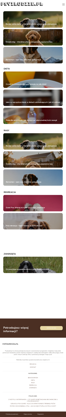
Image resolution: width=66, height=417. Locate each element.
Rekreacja (10, 192)
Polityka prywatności (12, 414)
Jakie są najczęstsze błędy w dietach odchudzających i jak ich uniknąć (33, 102)
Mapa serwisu (28, 414)
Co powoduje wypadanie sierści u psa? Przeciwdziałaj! (27, 269)
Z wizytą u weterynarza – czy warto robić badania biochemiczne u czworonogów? (33, 400)
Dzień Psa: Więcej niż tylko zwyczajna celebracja (25, 208)
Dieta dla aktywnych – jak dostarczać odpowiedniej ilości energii (31, 120)
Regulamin (40, 414)
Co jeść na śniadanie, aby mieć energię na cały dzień (26, 84)
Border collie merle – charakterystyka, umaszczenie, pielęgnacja (31, 24)
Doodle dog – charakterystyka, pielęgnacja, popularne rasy (29, 42)
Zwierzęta (10, 254)
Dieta (7, 68)
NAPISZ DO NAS (51, 328)
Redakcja (33, 364)
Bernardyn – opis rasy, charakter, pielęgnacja (23, 60)
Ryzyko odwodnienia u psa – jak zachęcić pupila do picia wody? (33, 406)
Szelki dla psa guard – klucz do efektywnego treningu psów (33, 404)
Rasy (6, 130)
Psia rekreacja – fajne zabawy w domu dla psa (24, 226)
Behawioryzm (33, 378)
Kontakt (33, 367)
